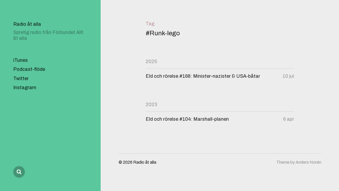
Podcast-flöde (29, 69)
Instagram (24, 87)
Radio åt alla (27, 24)
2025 (151, 61)
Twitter (21, 78)
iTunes (20, 60)
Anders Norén (308, 162)
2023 (151, 104)
